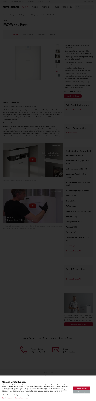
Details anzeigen (7, 398)
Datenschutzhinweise (21, 398)
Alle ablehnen (82, 392)
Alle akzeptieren (82, 388)
